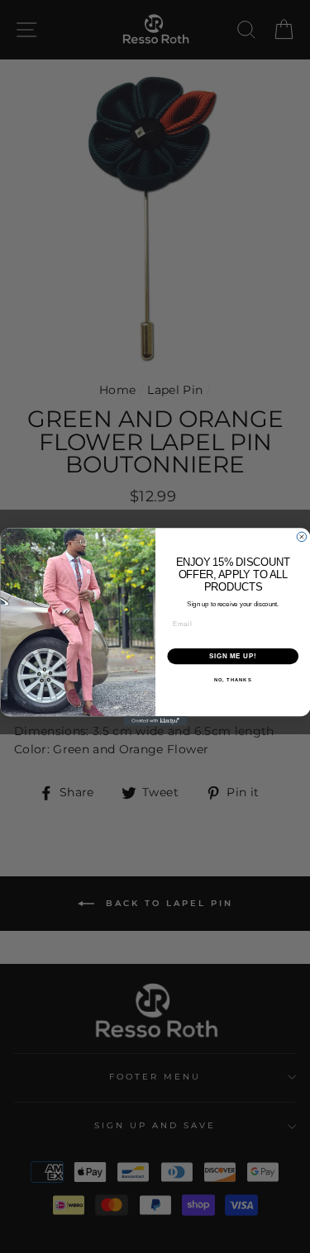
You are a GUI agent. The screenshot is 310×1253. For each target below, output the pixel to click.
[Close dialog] (302, 537)
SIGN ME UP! (232, 656)
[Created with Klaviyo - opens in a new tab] (155, 721)
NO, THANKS (232, 679)
